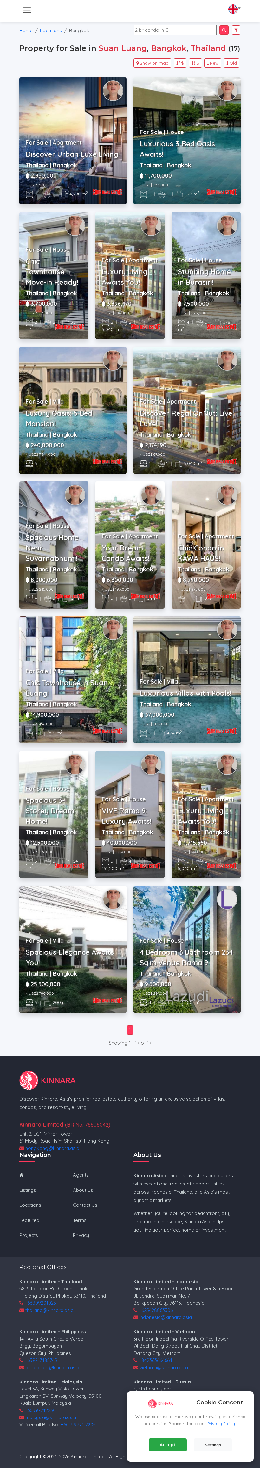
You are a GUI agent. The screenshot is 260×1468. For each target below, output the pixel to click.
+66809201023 (40, 1303)
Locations (51, 30)
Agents (81, 1175)
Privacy (81, 1235)
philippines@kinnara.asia (52, 1367)
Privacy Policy (221, 1423)
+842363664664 (155, 1360)
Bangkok (168, 48)
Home (26, 30)
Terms (80, 1220)
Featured (29, 1220)
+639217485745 (40, 1360)
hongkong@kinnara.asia (52, 1148)
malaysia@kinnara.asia (50, 1417)
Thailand (208, 48)
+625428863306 (156, 1310)
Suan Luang (123, 48)
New (214, 62)
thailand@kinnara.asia (49, 1310)
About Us (83, 1190)
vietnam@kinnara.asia (164, 1367)
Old (233, 62)
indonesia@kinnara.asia (166, 1317)
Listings (27, 1190)
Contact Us (85, 1205)
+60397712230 (40, 1410)
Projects (28, 1235)
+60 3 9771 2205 (78, 1425)
